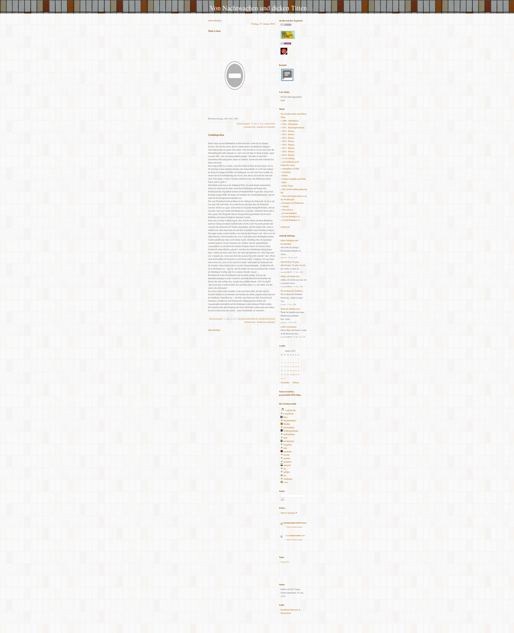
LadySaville (291, 410)
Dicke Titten (270, 124)
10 (285, 367)
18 (288, 371)
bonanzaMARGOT (243, 124)
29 (298, 374)
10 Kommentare (249, 127)
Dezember (285, 382)
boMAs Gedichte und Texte (294, 178)
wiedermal (287, 478)
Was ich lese (287, 209)
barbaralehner (289, 434)
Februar (295, 382)
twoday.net (285, 226)
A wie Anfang (288, 158)
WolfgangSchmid (290, 430)
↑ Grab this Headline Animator (294, 527)
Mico (285, 417)
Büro (284, 182)
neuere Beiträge (214, 20)
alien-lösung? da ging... (290, 261)
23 (281, 374)
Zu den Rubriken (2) (291, 216)
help (285, 447)
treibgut (286, 471)
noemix (286, 454)
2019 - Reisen (288, 154)
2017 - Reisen (288, 147)
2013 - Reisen (288, 134)
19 (291, 371)
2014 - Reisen (288, 137)
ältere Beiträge (214, 329)
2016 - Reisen (288, 144)
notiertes (286, 458)
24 (285, 374)
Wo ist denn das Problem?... (292, 290)
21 (296, 371)
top (284, 468)
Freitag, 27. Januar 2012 (263, 23)
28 (296, 374)
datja (285, 437)
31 (285, 378)
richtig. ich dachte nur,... (291, 276)
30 (281, 378)
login (283, 100)
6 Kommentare (250, 322)
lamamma (287, 451)
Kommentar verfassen (266, 127)
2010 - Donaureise (290, 124)
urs (284, 475)
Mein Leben (214, 31)
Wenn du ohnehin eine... (291, 308)
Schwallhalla (288, 427)
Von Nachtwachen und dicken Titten (258, 7)
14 (296, 367)
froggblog (287, 444)
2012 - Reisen (288, 130)
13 (293, 367)
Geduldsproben (216, 135)
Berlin (285, 175)
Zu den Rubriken (289, 213)
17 (285, 371)
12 (291, 367)
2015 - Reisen (288, 141)
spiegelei (287, 465)
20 (293, 371)
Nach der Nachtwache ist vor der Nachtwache (256, 319)
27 (293, 374)
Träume (285, 206)
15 (298, 367)
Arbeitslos (286, 172)
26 (291, 374)
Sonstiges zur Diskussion (292, 202)
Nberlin (286, 423)
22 (298, 371)
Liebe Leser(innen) (289, 326)
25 (288, 374)
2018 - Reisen (288, 151)
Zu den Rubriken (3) (291, 220)
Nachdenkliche (289, 420)
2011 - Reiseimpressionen (293, 127)
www (285, 482)
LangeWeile (288, 413)
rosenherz (287, 461)
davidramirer (288, 441)
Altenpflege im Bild (290, 168)
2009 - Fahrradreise (290, 120)
